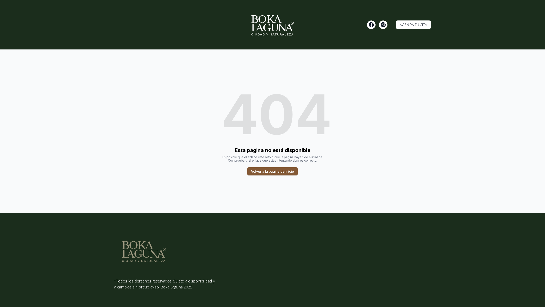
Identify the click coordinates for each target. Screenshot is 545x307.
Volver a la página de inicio (272, 171)
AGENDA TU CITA (413, 24)
